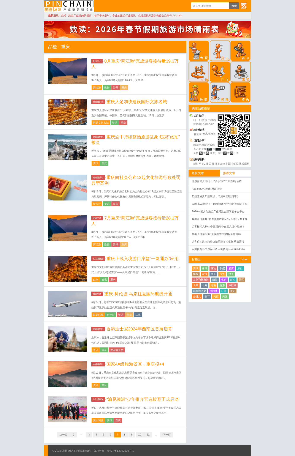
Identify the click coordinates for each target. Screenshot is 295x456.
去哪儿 (197, 296)
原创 (240, 268)
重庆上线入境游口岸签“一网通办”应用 (142, 258)
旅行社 (97, 203)
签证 (232, 290)
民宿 (216, 296)
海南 (213, 285)
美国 (224, 296)
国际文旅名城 (101, 122)
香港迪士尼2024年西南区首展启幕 (139, 329)
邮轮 (232, 279)
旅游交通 (97, 218)
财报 (204, 274)
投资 (231, 274)
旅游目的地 (98, 102)
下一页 (167, 434)
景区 (241, 279)
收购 (223, 279)
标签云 (196, 259)
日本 (223, 290)
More (244, 259)
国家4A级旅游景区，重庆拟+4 (135, 364)
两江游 (97, 87)
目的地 (213, 290)
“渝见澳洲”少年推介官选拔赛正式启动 (142, 399)
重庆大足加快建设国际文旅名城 (136, 101)
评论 (213, 268)
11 (148, 434)
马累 (138, 314)
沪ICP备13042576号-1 (120, 450)
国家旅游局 (199, 290)
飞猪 (195, 285)
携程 (195, 274)
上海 (204, 285)
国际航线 (98, 314)
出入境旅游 (98, 258)
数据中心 (97, 61)
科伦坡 (111, 314)
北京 (213, 274)
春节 (207, 296)
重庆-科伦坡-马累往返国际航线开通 (138, 293)
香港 (222, 285)
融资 (214, 279)
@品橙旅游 (209, 133)
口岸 (95, 279)
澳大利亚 (98, 420)
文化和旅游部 (201, 279)
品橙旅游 (69, 6)
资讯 (115, 87)
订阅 (243, 5)
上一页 (63, 434)
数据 (106, 87)
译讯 (204, 268)
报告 (222, 274)
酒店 (231, 268)
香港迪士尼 (116, 350)
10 (139, 434)
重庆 (124, 87)
